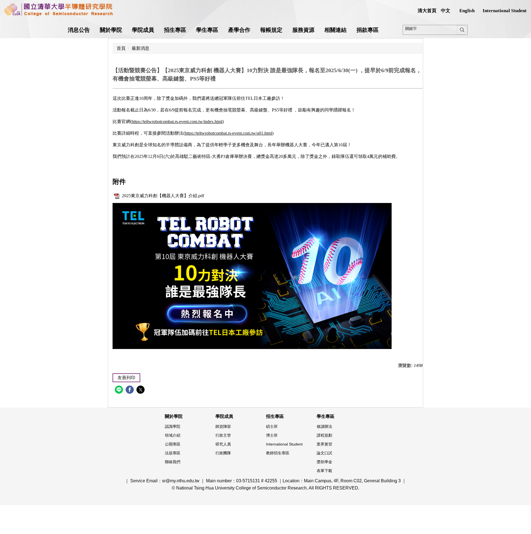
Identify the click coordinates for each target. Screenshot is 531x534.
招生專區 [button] (175, 30)
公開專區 (172, 444)
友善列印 (126, 377)
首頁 (121, 48)
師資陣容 (223, 426)
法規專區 (172, 453)
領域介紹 (172, 435)
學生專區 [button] (207, 30)
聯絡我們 (172, 462)
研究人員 (223, 444)
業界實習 (324, 444)
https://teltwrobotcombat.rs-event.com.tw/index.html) (178, 121)
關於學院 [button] (111, 30)
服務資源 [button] (303, 30)
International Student (505, 10)
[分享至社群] (119, 390)
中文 (445, 10)
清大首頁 (427, 10)
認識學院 (172, 426)
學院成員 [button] (143, 30)
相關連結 (335, 30)
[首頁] (58, 10)
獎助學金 (324, 462)
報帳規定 (271, 30)
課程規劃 (324, 435)
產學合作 (239, 30)
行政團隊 (223, 453)
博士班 (272, 435)
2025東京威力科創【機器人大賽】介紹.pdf (163, 195)
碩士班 (272, 426)
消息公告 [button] (79, 30)
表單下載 (324, 470)
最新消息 (140, 48)
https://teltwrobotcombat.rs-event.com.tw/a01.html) (229, 133)
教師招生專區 (277, 453)
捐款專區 (367, 30)
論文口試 (324, 453)
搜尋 (462, 30)
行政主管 (223, 435)
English (467, 10)
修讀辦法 (324, 426)
